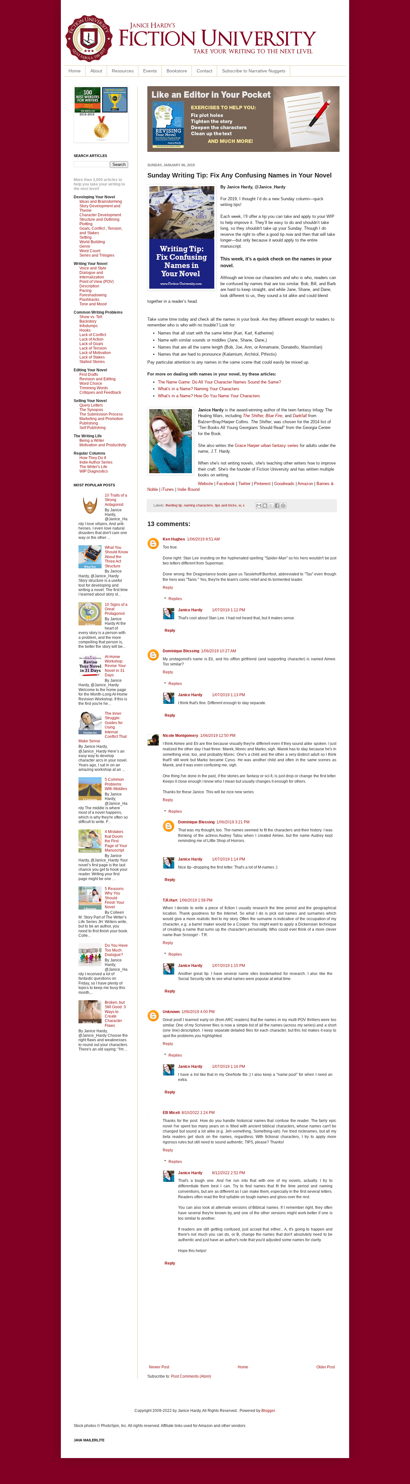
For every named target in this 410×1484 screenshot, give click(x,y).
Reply (168, 587)
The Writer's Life (93, 467)
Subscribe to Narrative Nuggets (253, 70)
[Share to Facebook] (277, 505)
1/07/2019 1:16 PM (228, 1066)
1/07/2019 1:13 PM (228, 695)
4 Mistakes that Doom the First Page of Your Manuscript (116, 841)
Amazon (305, 483)
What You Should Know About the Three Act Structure (116, 556)
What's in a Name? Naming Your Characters (198, 388)
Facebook (226, 483)
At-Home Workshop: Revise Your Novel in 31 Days (115, 666)
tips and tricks (226, 505)
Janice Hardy (190, 610)
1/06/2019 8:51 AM (203, 539)
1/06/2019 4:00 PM (198, 1012)
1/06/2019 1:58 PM (195, 900)
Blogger (268, 1410)
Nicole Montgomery (180, 735)
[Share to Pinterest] (283, 505)
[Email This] (259, 505)
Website (205, 483)
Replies (175, 599)
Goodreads (284, 483)
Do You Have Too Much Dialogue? (116, 950)
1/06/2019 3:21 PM (233, 822)
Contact (204, 70)
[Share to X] (271, 505)
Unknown (171, 1012)
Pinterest (263, 483)
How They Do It (92, 458)
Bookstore (177, 70)
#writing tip (174, 505)
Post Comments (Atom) (191, 1376)
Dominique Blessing (181, 651)
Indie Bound (188, 489)
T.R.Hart (170, 900)
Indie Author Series (95, 462)
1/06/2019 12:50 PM (217, 735)
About (96, 70)
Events (150, 70)
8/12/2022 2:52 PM (228, 1173)
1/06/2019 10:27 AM (218, 651)
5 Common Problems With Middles (116, 784)
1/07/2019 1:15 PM (228, 965)
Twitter (244, 483)
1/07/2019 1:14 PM (228, 859)
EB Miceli (171, 1112)
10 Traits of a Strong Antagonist (116, 500)
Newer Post (159, 1367)
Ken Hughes (174, 539)
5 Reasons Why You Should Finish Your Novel (114, 898)
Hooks (85, 330)
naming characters (198, 505)
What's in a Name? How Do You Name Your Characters (209, 395)
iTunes (167, 489)
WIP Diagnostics (93, 471)
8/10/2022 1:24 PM (198, 1112)
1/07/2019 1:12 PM (228, 610)
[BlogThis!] (265, 505)
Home (75, 70)
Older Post (325, 1367)
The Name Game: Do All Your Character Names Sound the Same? (219, 382)
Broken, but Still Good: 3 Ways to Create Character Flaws (115, 1014)
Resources (123, 70)
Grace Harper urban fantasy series (267, 445)
